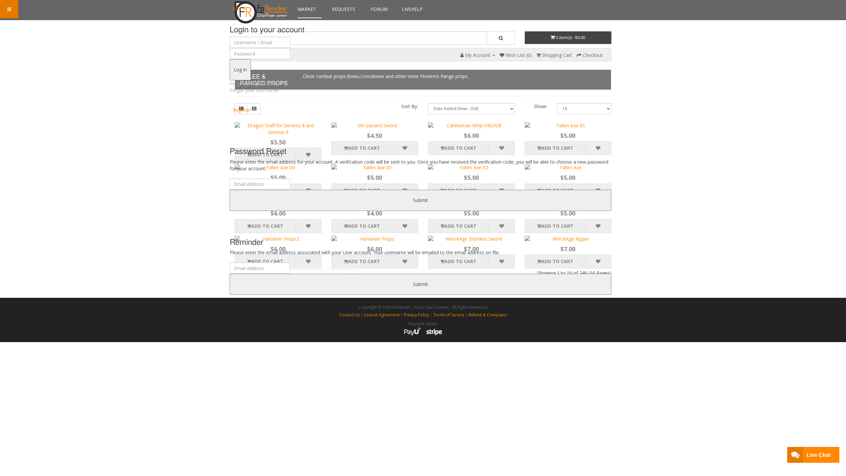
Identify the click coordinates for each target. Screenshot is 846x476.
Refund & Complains (488, 315)
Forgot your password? (254, 83)
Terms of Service (448, 315)
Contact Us (349, 315)
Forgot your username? (255, 90)
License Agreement (382, 315)
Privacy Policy (416, 315)
